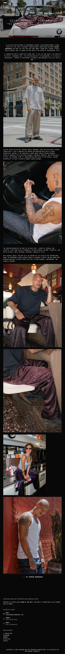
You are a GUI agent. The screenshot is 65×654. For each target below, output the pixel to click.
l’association (7, 633)
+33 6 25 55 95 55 (11, 619)
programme (6, 635)
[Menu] (61, 3)
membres (5, 637)
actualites (6, 639)
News (30, 15)
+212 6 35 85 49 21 (12, 624)
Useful (34, 15)
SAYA (23, 577)
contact (5, 641)
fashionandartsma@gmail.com (14, 614)
